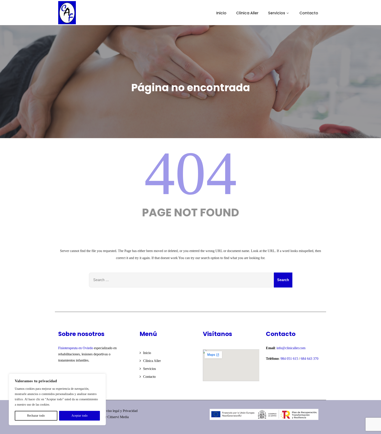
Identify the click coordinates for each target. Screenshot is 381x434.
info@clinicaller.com (290, 348)
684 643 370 (309, 358)
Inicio (221, 13)
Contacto (308, 13)
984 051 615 (289, 358)
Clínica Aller (247, 13)
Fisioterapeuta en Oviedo (75, 348)
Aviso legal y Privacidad (121, 411)
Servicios (276, 13)
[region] (57, 399)
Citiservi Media (118, 417)
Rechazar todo (36, 415)
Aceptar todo (79, 415)
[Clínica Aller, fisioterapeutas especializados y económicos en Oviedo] (67, 12)
